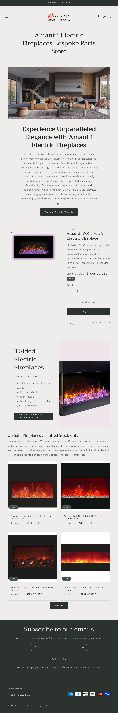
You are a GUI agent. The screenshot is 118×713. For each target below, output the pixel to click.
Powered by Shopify (39, 706)
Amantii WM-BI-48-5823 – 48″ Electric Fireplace (83, 588)
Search (20, 667)
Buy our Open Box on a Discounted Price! (31, 416)
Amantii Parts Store (23, 706)
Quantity (71, 285)
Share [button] (73, 324)
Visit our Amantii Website (59, 212)
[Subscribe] (83, 647)
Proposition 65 (83, 667)
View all (59, 605)
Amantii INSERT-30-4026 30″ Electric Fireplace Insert (83, 517)
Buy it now (88, 311)
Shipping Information (62, 667)
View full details (99, 323)
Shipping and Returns (37, 667)
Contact (97, 667)
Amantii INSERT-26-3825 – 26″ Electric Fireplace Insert (31, 517)
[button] (6, 16)
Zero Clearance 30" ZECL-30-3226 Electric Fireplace (32, 588)
